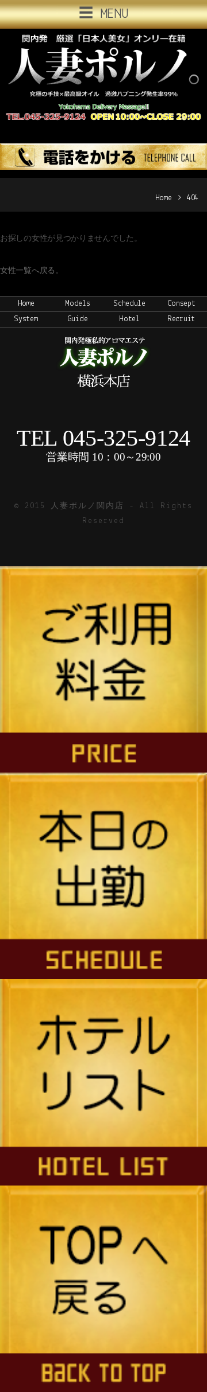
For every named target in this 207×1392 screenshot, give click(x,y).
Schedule (129, 303)
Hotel (129, 319)
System (25, 319)
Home (163, 198)
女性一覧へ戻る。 (31, 271)
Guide (78, 319)
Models (77, 303)
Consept (181, 303)
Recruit (181, 319)
